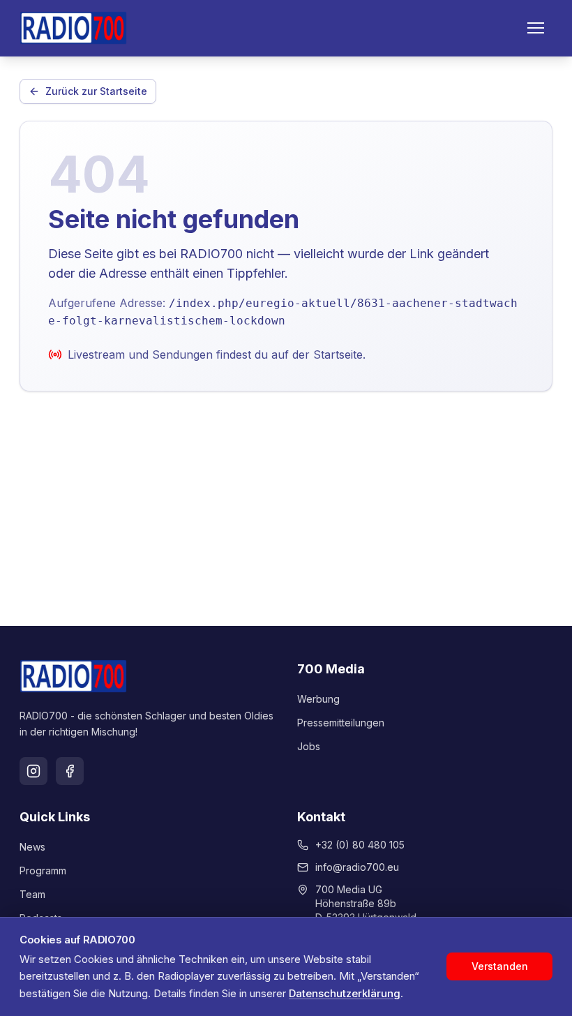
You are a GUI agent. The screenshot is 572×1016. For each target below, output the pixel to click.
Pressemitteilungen (340, 723)
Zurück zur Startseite (96, 91)
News (32, 847)
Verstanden (500, 966)
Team (32, 894)
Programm (43, 870)
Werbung (318, 699)
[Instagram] (33, 771)
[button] (535, 28)
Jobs (308, 746)
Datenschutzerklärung (344, 993)
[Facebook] (70, 771)
